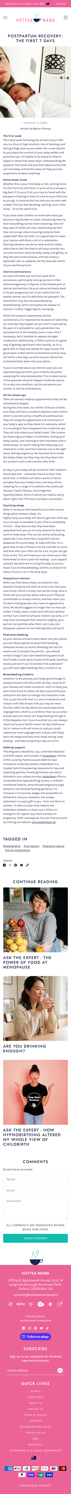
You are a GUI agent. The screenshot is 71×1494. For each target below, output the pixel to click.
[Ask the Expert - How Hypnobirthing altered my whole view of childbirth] (35, 1092)
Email (10, 1190)
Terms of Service (35, 1415)
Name (10, 1178)
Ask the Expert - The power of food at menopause (27, 962)
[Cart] (66, 17)
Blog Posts (35, 1397)
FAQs (36, 1438)
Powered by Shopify (35, 1485)
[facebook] (24, 1327)
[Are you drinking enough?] (35, 1008)
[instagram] (30, 1327)
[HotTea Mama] (35, 17)
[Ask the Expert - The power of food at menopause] (35, 919)
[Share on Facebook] (4, 864)
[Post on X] (10, 864)
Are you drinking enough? (24, 1048)
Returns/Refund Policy (35, 1426)
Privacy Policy (35, 1432)
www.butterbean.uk (44, 822)
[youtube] (41, 1327)
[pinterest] (35, 1327)
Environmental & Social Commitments (35, 1450)
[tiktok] (47, 1327)
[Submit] (60, 1370)
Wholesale (35, 1444)
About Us (35, 1403)
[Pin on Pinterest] (16, 864)
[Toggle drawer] (5, 17)
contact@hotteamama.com (35, 1295)
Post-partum (31, 846)
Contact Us (35, 1409)
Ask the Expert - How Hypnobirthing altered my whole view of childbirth (32, 1137)
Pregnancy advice (53, 846)
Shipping (35, 1420)
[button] (27, 864)
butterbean (49, 755)
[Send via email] (21, 864)
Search (35, 1391)
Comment (13, 1201)
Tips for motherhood (17, 850)
